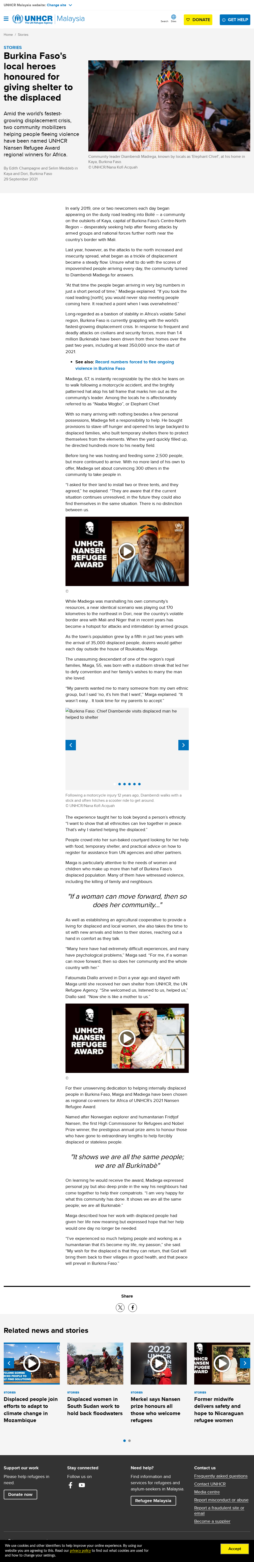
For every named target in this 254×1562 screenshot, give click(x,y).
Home (8, 34)
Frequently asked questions (221, 1476)
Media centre (207, 1492)
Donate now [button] (20, 1494)
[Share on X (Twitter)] (120, 1307)
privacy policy (80, 1551)
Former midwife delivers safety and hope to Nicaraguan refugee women (219, 1409)
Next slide (183, 745)
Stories (23, 34)
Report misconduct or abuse (221, 1500)
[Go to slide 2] (130, 1441)
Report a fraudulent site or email (219, 1510)
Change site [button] (56, 4)
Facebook (70, 1485)
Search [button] (164, 21)
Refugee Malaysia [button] (155, 1500)
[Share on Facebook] (132, 1307)
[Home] (29, 19)
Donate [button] (201, 19)
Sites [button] (173, 21)
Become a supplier (212, 1521)
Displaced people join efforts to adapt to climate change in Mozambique (31, 1409)
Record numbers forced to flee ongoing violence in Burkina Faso (124, 365)
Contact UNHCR (210, 1484)
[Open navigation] (6, 19)
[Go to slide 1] (125, 1441)
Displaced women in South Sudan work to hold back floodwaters (95, 1406)
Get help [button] (239, 19)
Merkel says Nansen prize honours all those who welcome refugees (155, 1409)
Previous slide (70, 745)
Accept (234, 1549)
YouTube (82, 1485)
